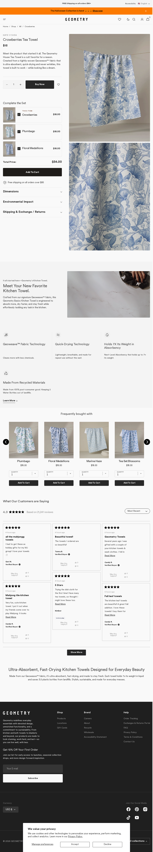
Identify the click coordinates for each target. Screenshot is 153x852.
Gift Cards (61, 728)
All (20, 31)
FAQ (123, 728)
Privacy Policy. (75, 837)
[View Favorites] (117, 23)
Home (5, 31)
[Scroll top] (147, 848)
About (85, 723)
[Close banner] (145, 11)
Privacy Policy (127, 732)
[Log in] (140, 23)
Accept (75, 844)
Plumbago (28, 135)
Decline (107, 844)
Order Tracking (128, 719)
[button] (144, 3)
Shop (13, 31)
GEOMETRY (17, 841)
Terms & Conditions (130, 737)
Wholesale (87, 732)
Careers (86, 719)
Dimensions (11, 196)
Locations (61, 723)
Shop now (98, 11)
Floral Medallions (32, 152)
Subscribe (33, 778)
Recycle (86, 728)
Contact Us (126, 742)
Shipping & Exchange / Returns (24, 216)
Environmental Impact (18, 206)
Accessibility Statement (93, 737)
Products (60, 719)
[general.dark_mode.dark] (126, 23)
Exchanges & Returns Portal (134, 723)
